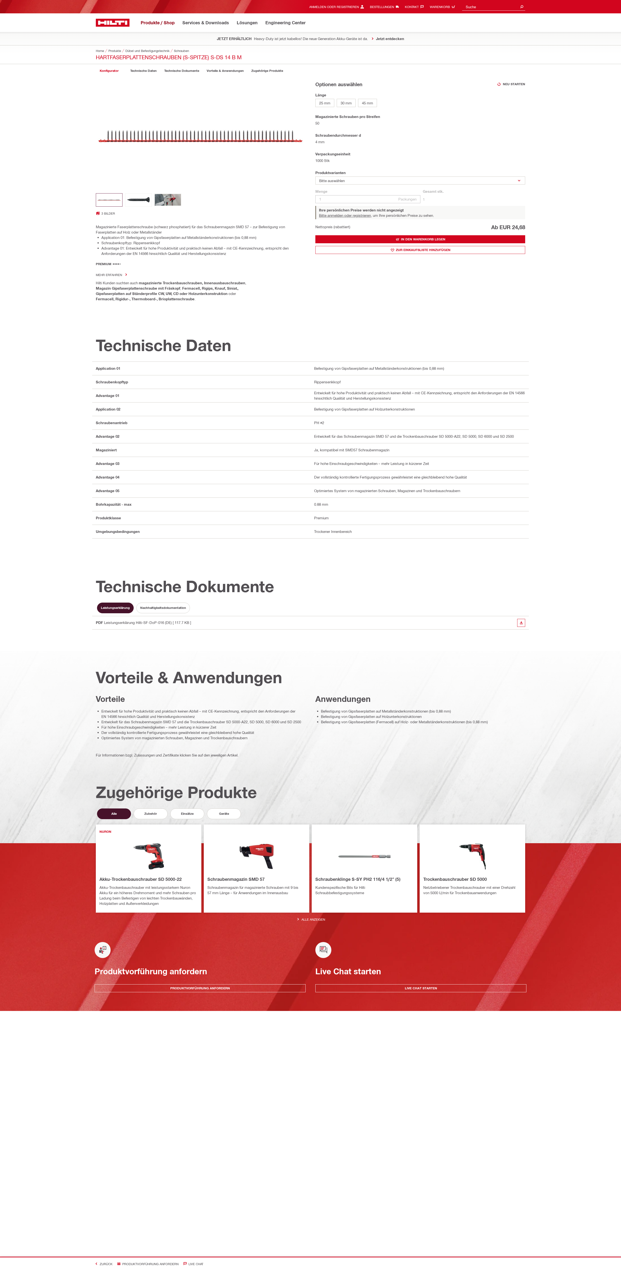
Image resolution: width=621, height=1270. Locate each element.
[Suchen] (522, 7)
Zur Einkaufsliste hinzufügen (423, 250)
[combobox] (493, 7)
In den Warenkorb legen (423, 239)
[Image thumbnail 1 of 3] (109, 200)
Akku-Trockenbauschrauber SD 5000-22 (140, 879)
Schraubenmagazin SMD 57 (236, 879)
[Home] (113, 23)
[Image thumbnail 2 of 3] (138, 200)
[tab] (109, 70)
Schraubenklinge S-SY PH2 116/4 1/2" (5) (357, 879)
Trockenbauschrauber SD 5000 (455, 879)
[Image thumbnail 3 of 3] (168, 200)
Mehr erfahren (109, 275)
